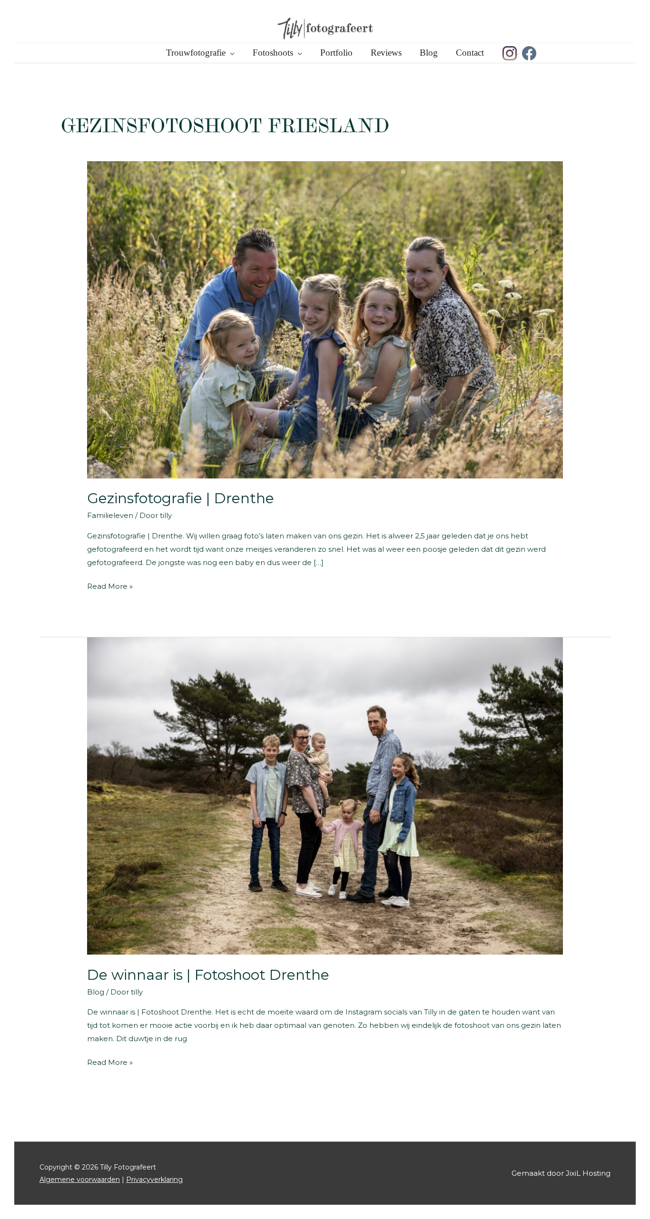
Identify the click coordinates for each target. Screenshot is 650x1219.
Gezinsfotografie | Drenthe (180, 498)
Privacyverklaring (154, 1179)
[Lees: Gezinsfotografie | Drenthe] (325, 318)
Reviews (386, 53)
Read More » (110, 587)
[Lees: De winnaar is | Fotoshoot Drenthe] (325, 795)
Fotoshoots (273, 53)
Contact (470, 53)
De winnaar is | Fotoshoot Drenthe (208, 975)
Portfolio (336, 53)
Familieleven (110, 515)
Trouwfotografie (196, 53)
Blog (429, 53)
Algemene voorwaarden (79, 1179)
